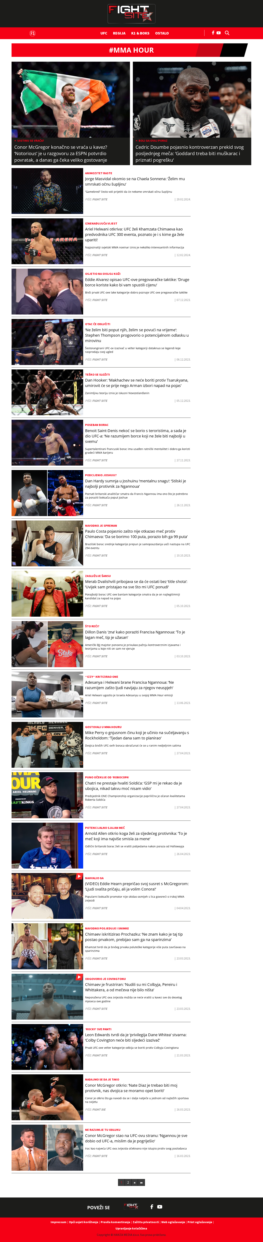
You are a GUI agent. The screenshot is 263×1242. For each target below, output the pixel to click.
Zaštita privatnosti (146, 1222)
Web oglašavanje (173, 1222)
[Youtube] (219, 32)
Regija (119, 33)
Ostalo (162, 33)
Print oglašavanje (200, 1222)
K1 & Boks (140, 33)
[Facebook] (213, 32)
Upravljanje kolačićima (131, 1228)
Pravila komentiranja (115, 1222)
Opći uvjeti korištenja (83, 1222)
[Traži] (226, 32)
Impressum (58, 1222)
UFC (104, 33)
